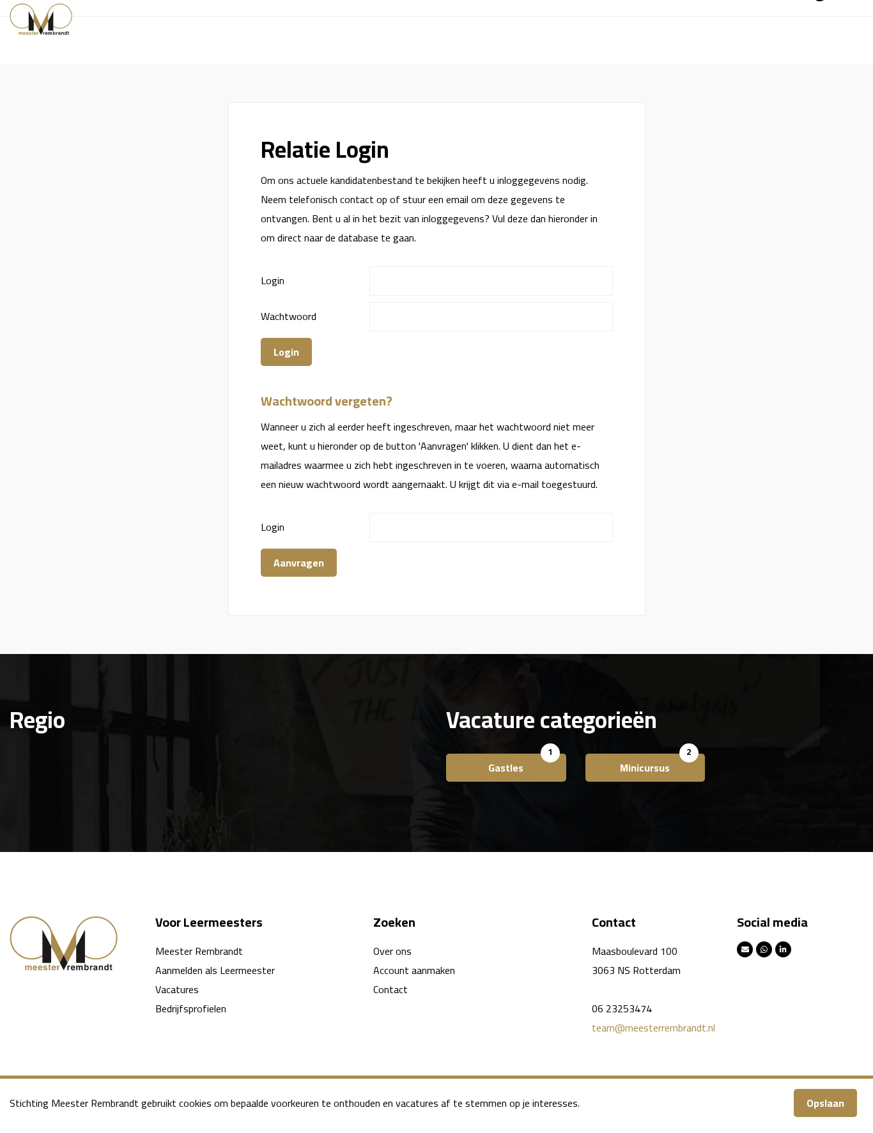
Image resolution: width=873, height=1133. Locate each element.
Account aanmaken (414, 970)
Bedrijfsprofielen (190, 1008)
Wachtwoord (288, 316)
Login (272, 280)
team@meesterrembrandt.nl (653, 1027)
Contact (390, 989)
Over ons (392, 951)
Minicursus (645, 767)
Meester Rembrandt (199, 951)
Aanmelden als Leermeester (215, 970)
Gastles (505, 767)
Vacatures (177, 989)
